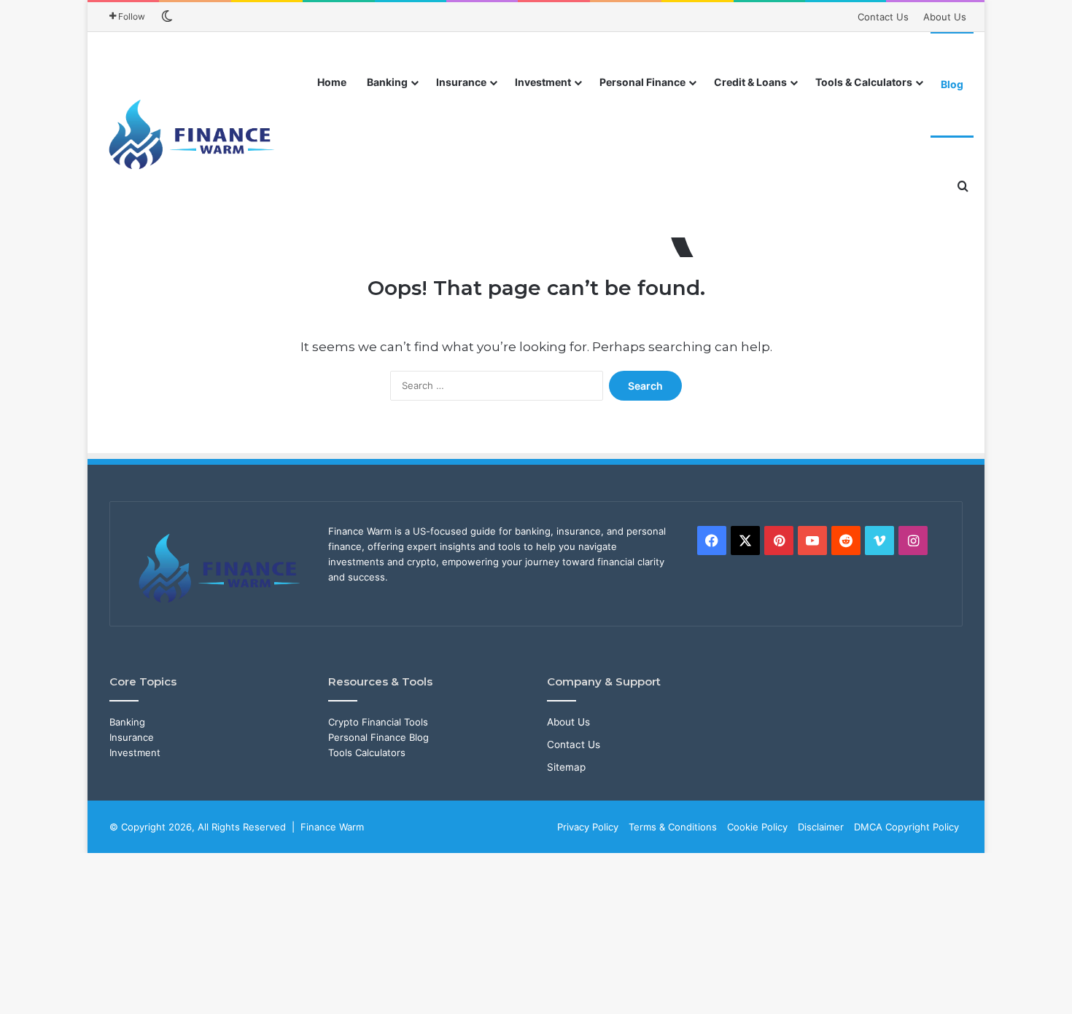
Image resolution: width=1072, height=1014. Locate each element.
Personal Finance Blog (378, 737)
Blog (952, 84)
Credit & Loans (750, 82)
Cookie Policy (757, 827)
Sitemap (566, 767)
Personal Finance (642, 82)
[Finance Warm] (193, 134)
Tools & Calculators (863, 82)
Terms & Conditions (673, 827)
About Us (944, 17)
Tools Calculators (366, 752)
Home (331, 82)
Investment (543, 82)
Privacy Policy (587, 827)
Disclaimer (821, 827)
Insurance (461, 82)
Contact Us (883, 17)
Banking (387, 82)
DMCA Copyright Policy (906, 827)
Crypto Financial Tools (378, 722)
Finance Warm (332, 827)
